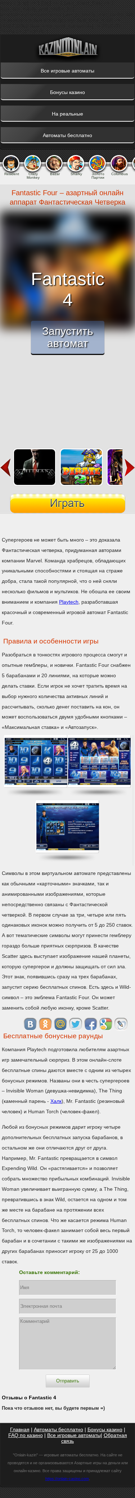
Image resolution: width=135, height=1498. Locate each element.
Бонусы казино (104, 1429)
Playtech (68, 602)
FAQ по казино (25, 1435)
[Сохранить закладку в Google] (105, 1024)
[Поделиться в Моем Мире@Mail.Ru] (60, 1024)
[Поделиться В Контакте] (30, 1024)
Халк (56, 1101)
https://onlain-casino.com (67, 1478)
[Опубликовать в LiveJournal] (120, 1024)
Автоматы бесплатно (58, 1429)
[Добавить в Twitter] (75, 1024)
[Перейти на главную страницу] (67, 48)
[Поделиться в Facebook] (90, 1024)
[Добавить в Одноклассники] (45, 1024)
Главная (20, 1429)
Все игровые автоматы (74, 1435)
